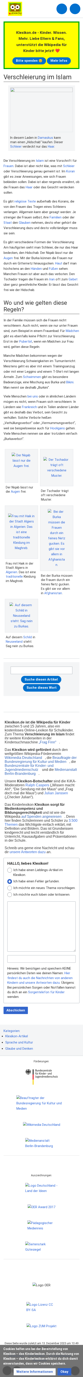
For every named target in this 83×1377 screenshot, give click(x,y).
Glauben (25, 223)
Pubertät (25, 341)
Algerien (11, 572)
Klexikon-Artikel (16, 1036)
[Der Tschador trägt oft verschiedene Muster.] (56, 467)
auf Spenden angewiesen (41, 816)
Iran (52, 279)
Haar (51, 146)
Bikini (69, 382)
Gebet (73, 279)
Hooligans (57, 428)
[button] (35, 1371)
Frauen (9, 166)
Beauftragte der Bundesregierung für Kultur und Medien (41, 760)
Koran (70, 171)
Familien (56, 217)
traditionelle (14, 576)
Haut (58, 263)
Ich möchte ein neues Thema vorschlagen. (44, 888)
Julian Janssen (56, 793)
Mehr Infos (58, 60)
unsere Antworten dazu (28, 852)
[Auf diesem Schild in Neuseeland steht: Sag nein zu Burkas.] (21, 615)
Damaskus (45, 137)
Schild (27, 637)
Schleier (16, 146)
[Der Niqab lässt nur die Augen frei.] (21, 466)
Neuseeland (14, 641)
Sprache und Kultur (19, 1042)
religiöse (20, 201)
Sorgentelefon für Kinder (46, 992)
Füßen (53, 269)
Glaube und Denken (19, 1049)
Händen (36, 269)
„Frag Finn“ (47, 742)
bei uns (32, 396)
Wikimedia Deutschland (23, 758)
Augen (8, 258)
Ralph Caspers (37, 785)
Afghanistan (53, 593)
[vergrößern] (70, 138)
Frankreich (29, 407)
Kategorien (11, 1031)
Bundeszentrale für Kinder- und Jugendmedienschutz (29, 767)
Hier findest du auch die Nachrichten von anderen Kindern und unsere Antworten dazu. (40, 978)
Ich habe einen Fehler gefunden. (36, 881)
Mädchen (72, 331)
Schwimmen (32, 377)
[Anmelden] (61, 9)
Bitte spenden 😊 (29, 60)
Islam (40, 161)
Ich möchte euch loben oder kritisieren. (41, 895)
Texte (31, 201)
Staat (8, 223)
